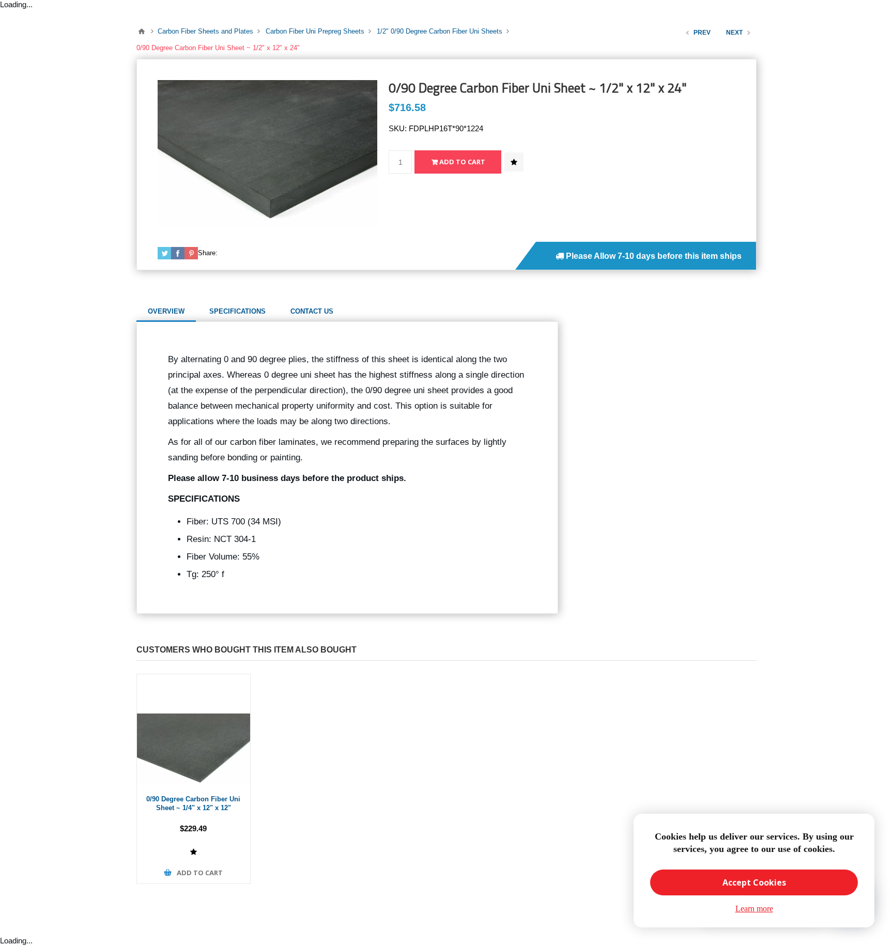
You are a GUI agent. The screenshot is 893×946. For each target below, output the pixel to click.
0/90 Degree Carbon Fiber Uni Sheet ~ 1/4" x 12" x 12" (193, 803)
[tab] (166, 311)
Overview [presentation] (166, 311)
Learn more (754, 908)
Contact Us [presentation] (311, 311)
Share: (208, 253)
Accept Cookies (754, 882)
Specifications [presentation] (237, 311)
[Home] (141, 31)
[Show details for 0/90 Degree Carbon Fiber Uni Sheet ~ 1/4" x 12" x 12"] (193, 730)
